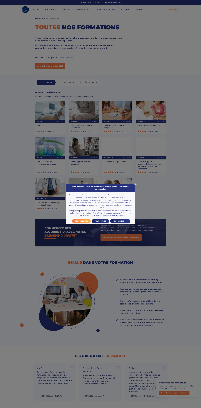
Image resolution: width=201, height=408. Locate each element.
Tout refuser (100, 221)
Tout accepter (81, 221)
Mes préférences (120, 221)
